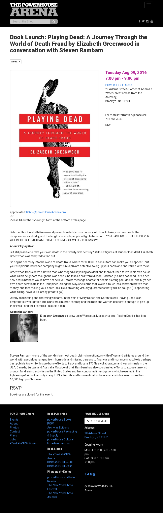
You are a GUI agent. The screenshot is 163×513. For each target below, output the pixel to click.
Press (13, 435)
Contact (15, 431)
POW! (50, 423)
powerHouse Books (59, 419)
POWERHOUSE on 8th (60, 462)
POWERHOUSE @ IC (59, 466)
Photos (14, 427)
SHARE (15, 61)
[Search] (54, 21)
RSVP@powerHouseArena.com (46, 212)
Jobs (13, 439)
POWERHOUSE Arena (118, 85)
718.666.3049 (98, 421)
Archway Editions (58, 427)
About (14, 423)
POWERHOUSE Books (23, 443)
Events (14, 419)
